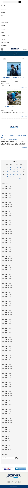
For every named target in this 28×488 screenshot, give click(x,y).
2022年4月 (6, 303)
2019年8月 (6, 375)
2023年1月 (6, 283)
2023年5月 (6, 274)
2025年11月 (6, 206)
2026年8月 (6, 186)
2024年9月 (6, 238)
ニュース (3, 5)
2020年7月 (6, 350)
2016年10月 (6, 438)
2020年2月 (6, 362)
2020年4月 (6, 357)
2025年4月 (6, 222)
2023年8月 (6, 267)
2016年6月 (6, 447)
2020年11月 (6, 341)
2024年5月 (6, 247)
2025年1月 (6, 229)
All (4, 59)
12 (20, 169)
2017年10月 (6, 425)
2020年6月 (6, 353)
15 (7, 171)
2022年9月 (6, 292)
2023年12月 (6, 258)
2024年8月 (6, 240)
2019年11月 (6, 368)
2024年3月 (6, 251)
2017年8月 (6, 427)
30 (10, 176)
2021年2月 (6, 335)
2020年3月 (6, 359)
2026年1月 (6, 202)
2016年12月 (6, 434)
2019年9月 (6, 373)
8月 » (20, 178)
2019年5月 (6, 382)
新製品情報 (3, 9)
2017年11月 (6, 422)
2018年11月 (6, 395)
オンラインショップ (5, 22)
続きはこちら (24, 87)
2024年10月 (6, 236)
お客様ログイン (4, 45)
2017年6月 (6, 431)
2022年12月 (6, 285)
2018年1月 (6, 418)
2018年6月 (6, 407)
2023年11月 (6, 260)
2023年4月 (6, 276)
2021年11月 (6, 314)
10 (14, 169)
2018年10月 (6, 398)
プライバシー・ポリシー (6, 42)
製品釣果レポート (5, 35)
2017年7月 (6, 429)
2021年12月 (6, 312)
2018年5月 (6, 409)
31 (14, 176)
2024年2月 (6, 254)
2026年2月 (6, 200)
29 (7, 176)
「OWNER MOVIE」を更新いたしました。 (13, 77)
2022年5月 (6, 301)
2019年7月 (6, 377)
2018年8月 (6, 402)
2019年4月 (6, 384)
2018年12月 (6, 393)
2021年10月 (6, 317)
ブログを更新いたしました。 (9, 106)
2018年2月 (6, 416)
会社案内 (3, 25)
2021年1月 (6, 337)
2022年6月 (6, 299)
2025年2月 (6, 227)
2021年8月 (6, 321)
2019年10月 (6, 371)
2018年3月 (6, 413)
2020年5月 (6, 355)
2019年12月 (6, 366)
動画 (2, 15)
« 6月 (7, 178)
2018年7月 (6, 404)
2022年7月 (6, 296)
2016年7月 (6, 445)
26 (20, 174)
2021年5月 (6, 328)
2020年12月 (6, 339)
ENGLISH (25, 49)
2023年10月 (6, 263)
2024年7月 (6, 242)
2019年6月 (6, 380)
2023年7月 (6, 269)
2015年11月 (6, 449)
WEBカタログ (4, 32)
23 (10, 174)
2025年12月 (6, 204)
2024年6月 (6, 245)
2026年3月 (6, 197)
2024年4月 (6, 249)
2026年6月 (6, 191)
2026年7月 (6, 188)
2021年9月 (6, 319)
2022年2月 (6, 308)
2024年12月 (6, 231)
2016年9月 (6, 440)
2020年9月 (6, 346)
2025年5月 (6, 220)
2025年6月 (6, 218)
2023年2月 (6, 281)
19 (20, 171)
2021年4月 (6, 330)
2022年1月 (6, 310)
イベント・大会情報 (19, 59)
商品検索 (3, 12)
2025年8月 (6, 213)
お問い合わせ (4, 39)
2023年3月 (6, 278)
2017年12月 (6, 420)
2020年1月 (6, 364)
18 (17, 171)
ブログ (2, 19)
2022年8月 (6, 294)
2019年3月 (6, 386)
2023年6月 (6, 272)
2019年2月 (6, 389)
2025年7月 (6, 215)
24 (14, 174)
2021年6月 (6, 326)
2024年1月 (6, 256)
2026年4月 (6, 195)
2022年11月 (6, 287)
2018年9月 (6, 400)
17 (14, 171)
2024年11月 (6, 233)
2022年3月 (6, 305)
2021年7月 (6, 323)
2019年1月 (6, 391)
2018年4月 (6, 411)
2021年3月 (6, 332)
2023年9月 (6, 265)
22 (7, 174)
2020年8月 (6, 348)
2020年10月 (6, 344)
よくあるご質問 (4, 29)
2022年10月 (6, 290)
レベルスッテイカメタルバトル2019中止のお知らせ (13, 136)
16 (10, 171)
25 (17, 174)
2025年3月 (6, 224)
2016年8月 (6, 443)
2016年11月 (6, 436)
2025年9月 (6, 211)
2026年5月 (6, 193)
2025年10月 (6, 209)
